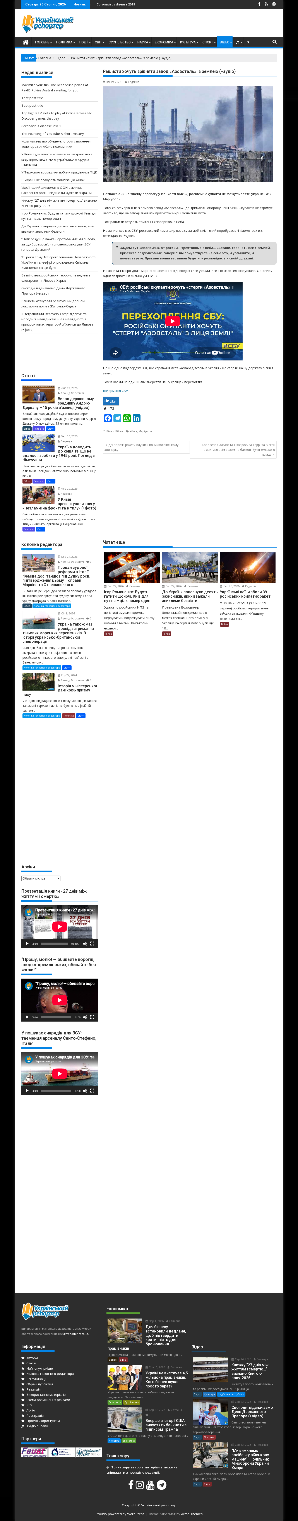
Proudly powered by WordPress (120, 1514)
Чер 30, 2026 (69, 436)
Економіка (164, 42)
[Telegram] (162, 1487)
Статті (50, 428)
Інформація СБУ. (115, 390)
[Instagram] (140, 1487)
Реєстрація (35, 1415)
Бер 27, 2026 (156, 1410)
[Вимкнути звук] (85, 943)
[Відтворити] (27, 943)
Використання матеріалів (46, 1394)
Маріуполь (145, 431)
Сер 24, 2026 (115, 586)
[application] (59, 926)
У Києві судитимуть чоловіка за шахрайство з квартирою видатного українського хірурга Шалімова (56, 159)
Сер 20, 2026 (231, 586)
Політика (64, 42)
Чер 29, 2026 (69, 488)
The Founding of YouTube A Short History (52, 133)
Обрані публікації (39, 1384)
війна (133, 431)
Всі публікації (36, 1379)
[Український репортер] (25, 41)
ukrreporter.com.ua (75, 1334)
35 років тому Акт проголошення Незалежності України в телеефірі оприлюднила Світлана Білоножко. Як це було (58, 262)
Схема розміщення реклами (48, 1400)
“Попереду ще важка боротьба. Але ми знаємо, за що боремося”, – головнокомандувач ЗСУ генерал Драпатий (58, 244)
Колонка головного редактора (52, 605)
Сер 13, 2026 (242, 1445)
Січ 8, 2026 (68, 613)
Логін (30, 1410)
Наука (142, 42)
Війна (119, 431)
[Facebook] (131, 1487)
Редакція (133, 82)
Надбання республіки (231, 1394)
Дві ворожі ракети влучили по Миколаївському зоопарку (141, 447)
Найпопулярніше (39, 1368)
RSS (29, 1405)
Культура (188, 42)
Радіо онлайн (36, 1426)
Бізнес (112, 1359)
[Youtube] (151, 1487)
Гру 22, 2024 (69, 675)
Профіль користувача (43, 1420)
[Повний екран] (92, 943)
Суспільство (120, 42)
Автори (32, 1358)
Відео (224, 42)
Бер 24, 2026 (69, 557)
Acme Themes (192, 1514)
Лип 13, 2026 (69, 388)
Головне (42, 42)
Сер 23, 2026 (242, 1402)
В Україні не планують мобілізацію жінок (52, 180)
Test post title (32, 98)
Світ (98, 42)
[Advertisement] (197, 24)
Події (83, 42)
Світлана (134, 586)
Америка (114, 1440)
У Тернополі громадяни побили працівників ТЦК (59, 172)
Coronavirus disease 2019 (41, 126)
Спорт (207, 42)
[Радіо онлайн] (238, 42)
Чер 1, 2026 (156, 1321)
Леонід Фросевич (72, 393)
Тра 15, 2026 (156, 1367)
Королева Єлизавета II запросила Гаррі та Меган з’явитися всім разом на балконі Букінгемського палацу (238, 450)
